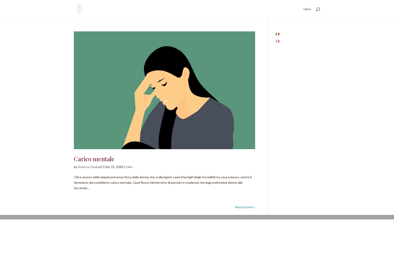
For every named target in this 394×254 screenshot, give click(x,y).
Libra (307, 9)
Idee (129, 167)
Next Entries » (245, 207)
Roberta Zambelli (90, 167)
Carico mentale (94, 159)
